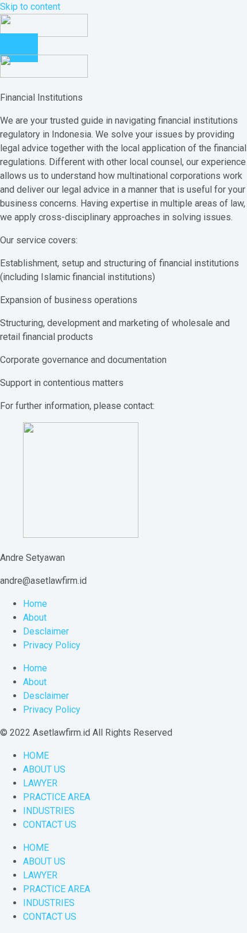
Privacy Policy (51, 645)
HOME (36, 755)
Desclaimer (46, 631)
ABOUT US (44, 769)
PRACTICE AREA (56, 796)
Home (35, 603)
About (35, 617)
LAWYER (40, 783)
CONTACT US (49, 824)
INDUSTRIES (49, 810)
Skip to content (30, 6)
